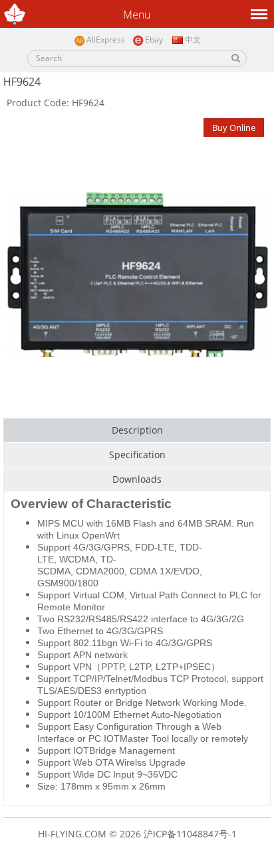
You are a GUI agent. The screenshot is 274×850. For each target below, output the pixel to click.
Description (137, 430)
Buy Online (233, 127)
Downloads (137, 479)
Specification (137, 454)
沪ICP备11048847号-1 (190, 833)
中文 (192, 39)
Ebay (154, 39)
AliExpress (105, 39)
